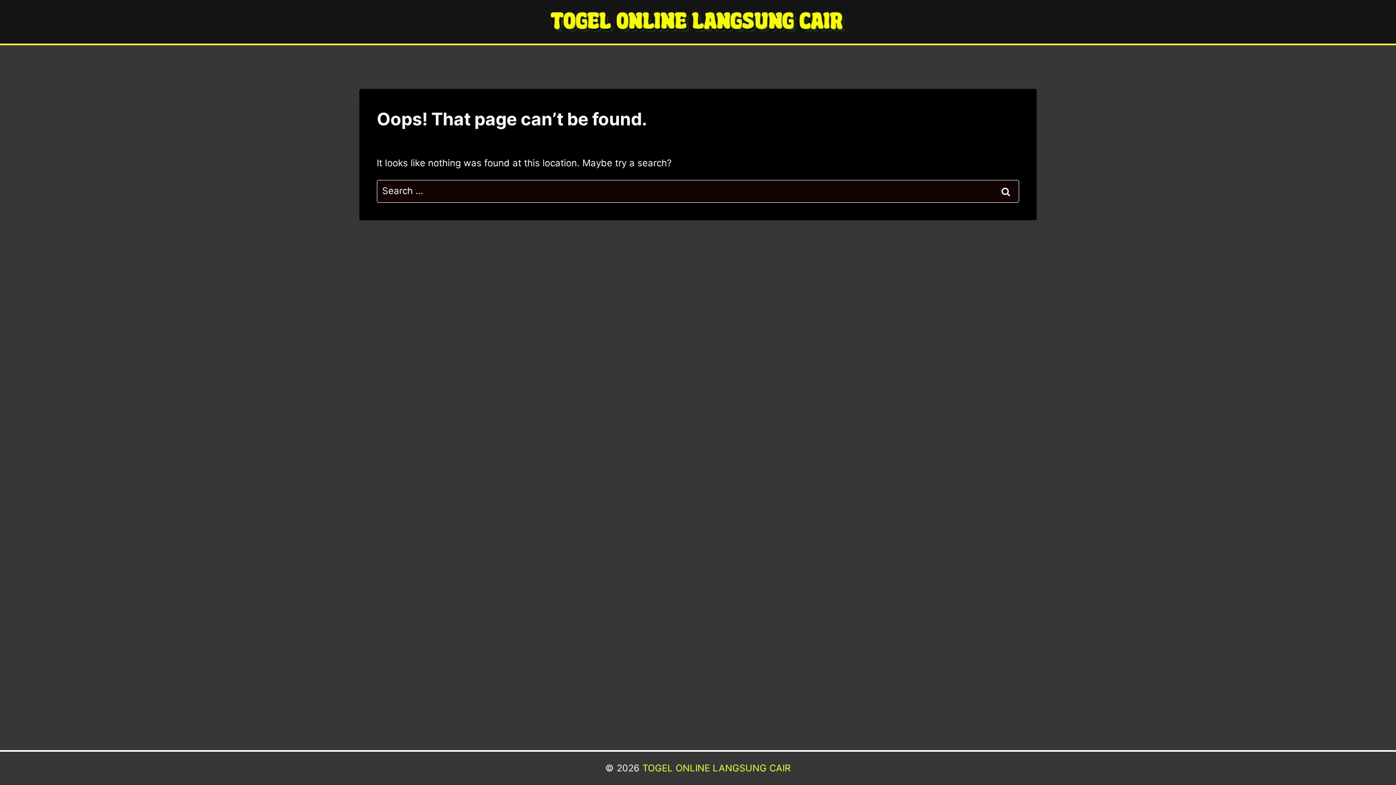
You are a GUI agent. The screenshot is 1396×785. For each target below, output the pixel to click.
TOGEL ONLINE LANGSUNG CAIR (716, 768)
